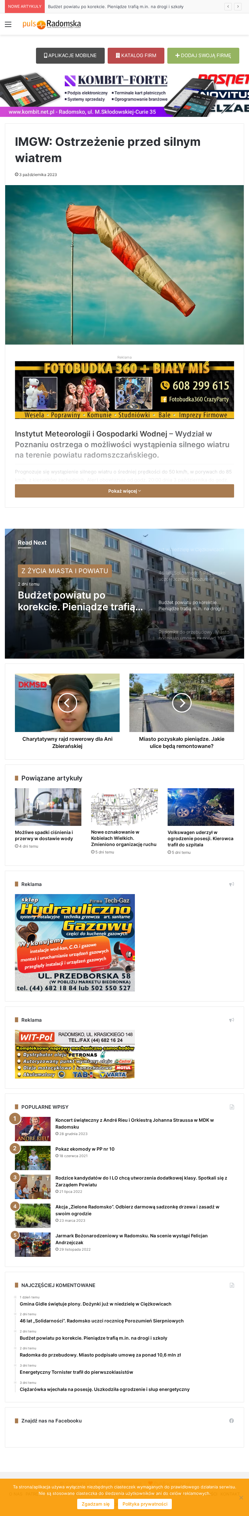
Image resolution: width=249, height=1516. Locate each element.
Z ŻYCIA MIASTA (47, 571)
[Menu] (8, 26)
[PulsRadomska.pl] (52, 24)
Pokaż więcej (123, 491)
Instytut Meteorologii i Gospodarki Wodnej (91, 433)
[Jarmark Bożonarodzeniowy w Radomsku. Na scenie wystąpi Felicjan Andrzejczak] (33, 1244)
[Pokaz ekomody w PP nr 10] (33, 1158)
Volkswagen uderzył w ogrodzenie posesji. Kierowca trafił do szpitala (200, 838)
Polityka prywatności (145, 1504)
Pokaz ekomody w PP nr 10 (84, 1149)
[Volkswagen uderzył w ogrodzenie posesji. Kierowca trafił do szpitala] (201, 807)
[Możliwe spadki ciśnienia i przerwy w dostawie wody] (48, 807)
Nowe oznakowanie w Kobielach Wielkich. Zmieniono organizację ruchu (124, 838)
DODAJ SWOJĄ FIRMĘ (205, 55)
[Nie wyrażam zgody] (241, 1497)
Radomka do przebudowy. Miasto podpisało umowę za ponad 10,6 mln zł (121, 6)
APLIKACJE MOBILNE (72, 55)
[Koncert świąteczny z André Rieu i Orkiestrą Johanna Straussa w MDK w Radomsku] (33, 1129)
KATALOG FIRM (138, 55)
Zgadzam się (96, 1504)
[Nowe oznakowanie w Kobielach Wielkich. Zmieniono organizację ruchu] (124, 807)
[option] (124, 594)
